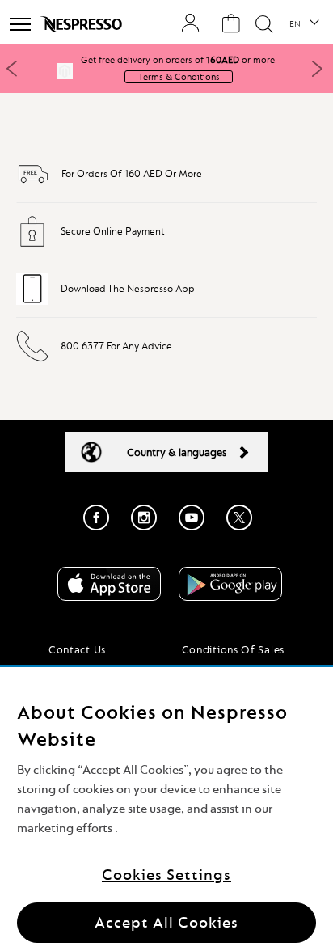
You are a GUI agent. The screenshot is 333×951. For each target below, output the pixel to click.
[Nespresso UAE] (82, 24)
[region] (166, 809)
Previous (12, 69)
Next (317, 69)
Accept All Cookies (166, 922)
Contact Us (77, 649)
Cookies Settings (166, 874)
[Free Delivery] (33, 186)
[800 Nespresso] (32, 359)
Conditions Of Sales (233, 649)
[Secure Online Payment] (32, 244)
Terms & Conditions (179, 76)
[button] (303, 24)
